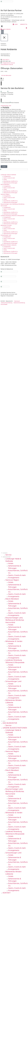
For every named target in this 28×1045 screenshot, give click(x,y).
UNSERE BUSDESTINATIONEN (15, 728)
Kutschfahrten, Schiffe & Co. (10, 181)
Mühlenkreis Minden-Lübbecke (8, 245)
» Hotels (5, 107)
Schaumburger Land (6, 105)
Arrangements (7, 176)
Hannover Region (5, 194)
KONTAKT (4, 721)
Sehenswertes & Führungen (10, 183)
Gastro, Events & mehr (9, 178)
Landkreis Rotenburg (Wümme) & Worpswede (12, 215)
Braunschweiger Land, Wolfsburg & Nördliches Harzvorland (14, 620)
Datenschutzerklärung (7, 302)
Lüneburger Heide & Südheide (8, 174)
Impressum (17, 301)
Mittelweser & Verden (6, 225)
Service (8, 555)
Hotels (5, 179)
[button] (2, 26)
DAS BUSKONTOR (10, 723)
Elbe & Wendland (5, 184)
